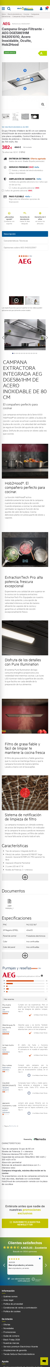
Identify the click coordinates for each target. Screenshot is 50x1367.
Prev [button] (3, 337)
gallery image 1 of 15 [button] (12, 353)
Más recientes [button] (9, 999)
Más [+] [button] (20, 1011)
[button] (25, 256)
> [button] (17, 1126)
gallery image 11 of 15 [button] (29, 353)
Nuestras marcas (11, 1343)
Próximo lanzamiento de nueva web (25, 2)
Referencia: (16, 24)
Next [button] (47, 337)
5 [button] (14, 1126)
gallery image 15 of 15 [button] (36, 353)
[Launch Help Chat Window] (44, 1361)
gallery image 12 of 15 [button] (31, 353)
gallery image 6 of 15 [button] (21, 353)
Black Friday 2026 (11, 1339)
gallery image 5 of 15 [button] (19, 353)
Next (45, 1265)
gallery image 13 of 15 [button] (33, 353)
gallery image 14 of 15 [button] (34, 353)
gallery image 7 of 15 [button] (23, 353)
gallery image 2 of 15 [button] (14, 353)
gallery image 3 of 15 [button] (16, 353)
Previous (4, 1265)
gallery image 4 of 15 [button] (17, 353)
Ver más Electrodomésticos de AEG (15, 127)
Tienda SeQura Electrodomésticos (19, 1354)
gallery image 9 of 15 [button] (26, 353)
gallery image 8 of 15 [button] (24, 353)
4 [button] (13, 1126)
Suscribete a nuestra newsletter (26, 1223)
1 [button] (9, 1126)
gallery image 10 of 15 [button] (28, 353)
